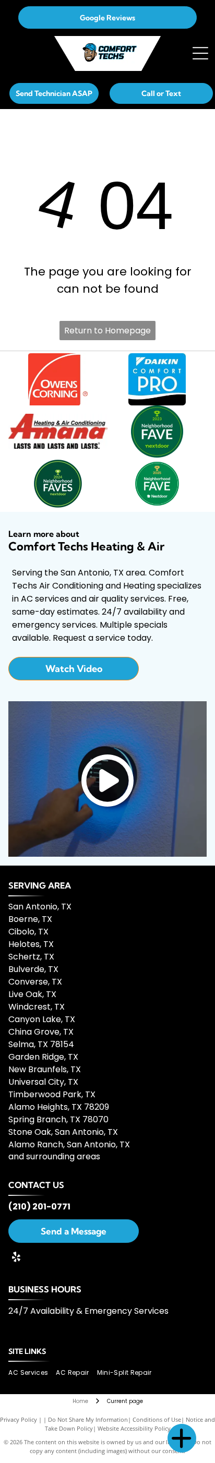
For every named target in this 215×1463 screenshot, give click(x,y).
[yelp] (16, 1258)
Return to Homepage (107, 331)
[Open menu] (200, 53)
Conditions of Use (157, 1419)
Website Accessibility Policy (134, 1428)
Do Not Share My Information (88, 1419)
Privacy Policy (18, 1419)
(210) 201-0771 (39, 1207)
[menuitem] (32, 1373)
